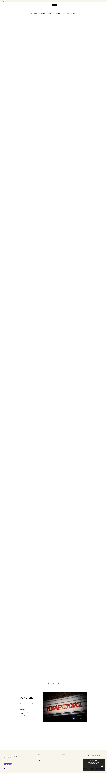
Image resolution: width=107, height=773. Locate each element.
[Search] (2, 5)
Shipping (38, 757)
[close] (104, 759)
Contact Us (38, 754)
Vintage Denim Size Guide (41, 760)
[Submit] (102, 766)
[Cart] (104, 5)
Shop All (63, 755)
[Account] (102, 5)
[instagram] (2, 1)
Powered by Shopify (53, 768)
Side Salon (64, 760)
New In (63, 754)
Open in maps (22, 709)
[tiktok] (3, 1)
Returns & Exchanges (40, 755)
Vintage (63, 757)
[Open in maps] (65, 707)
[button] (48, 683)
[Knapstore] (53, 5)
